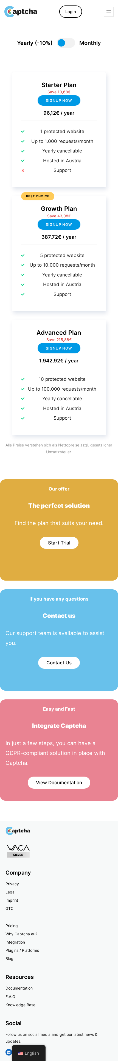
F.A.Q (10, 996)
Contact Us (59, 662)
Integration (15, 942)
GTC (9, 908)
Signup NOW (59, 224)
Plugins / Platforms (22, 950)
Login (70, 11)
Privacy (12, 883)
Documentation (19, 988)
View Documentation (59, 782)
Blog (9, 958)
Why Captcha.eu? (21, 934)
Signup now (59, 100)
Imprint (11, 900)
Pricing (11, 925)
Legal (10, 892)
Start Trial (59, 543)
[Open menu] (109, 12)
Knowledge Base (20, 1004)
